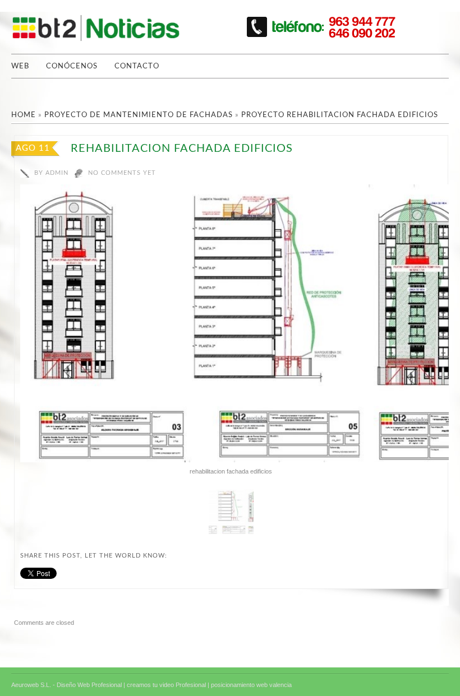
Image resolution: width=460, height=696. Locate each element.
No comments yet (122, 173)
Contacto (136, 66)
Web (20, 66)
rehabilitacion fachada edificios (182, 148)
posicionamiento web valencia (251, 684)
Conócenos (72, 66)
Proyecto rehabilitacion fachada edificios (339, 115)
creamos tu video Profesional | (168, 684)
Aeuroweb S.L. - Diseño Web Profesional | (68, 684)
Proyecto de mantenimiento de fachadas (138, 115)
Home (23, 115)
